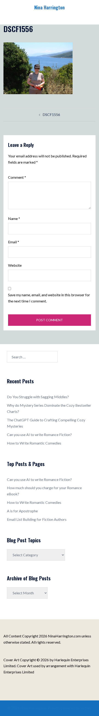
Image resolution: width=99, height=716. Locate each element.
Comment (17, 177)
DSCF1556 (51, 114)
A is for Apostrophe (22, 511)
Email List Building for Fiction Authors (37, 519)
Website (15, 265)
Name (14, 218)
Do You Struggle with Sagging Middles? (38, 397)
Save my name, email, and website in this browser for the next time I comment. (49, 298)
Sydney (86, 708)
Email (13, 242)
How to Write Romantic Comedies (34, 443)
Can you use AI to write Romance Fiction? (39, 434)
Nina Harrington (49, 7)
